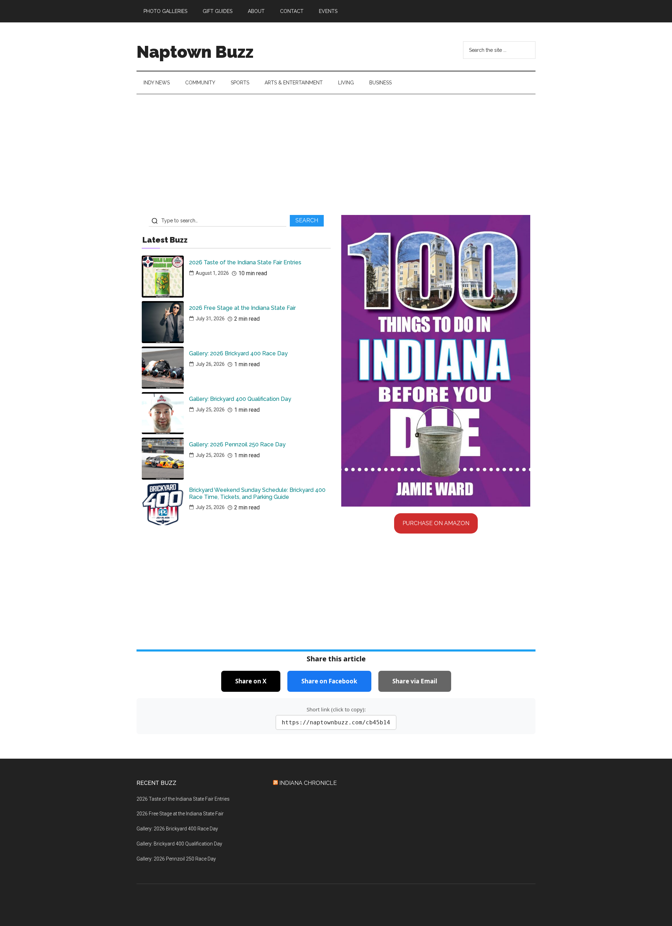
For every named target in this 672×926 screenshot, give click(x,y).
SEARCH (306, 220)
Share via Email (414, 681)
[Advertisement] (336, 157)
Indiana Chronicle (308, 783)
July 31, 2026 (210, 318)
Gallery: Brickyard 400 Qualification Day (240, 399)
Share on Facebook (329, 681)
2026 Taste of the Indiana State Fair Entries (245, 262)
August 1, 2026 (212, 273)
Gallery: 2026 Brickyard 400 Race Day (238, 353)
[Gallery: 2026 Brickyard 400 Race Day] (163, 368)
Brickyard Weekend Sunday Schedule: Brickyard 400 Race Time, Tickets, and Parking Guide (257, 493)
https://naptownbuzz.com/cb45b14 (336, 722)
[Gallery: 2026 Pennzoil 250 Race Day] (163, 459)
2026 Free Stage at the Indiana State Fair (242, 308)
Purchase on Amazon (435, 523)
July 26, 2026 (210, 364)
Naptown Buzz (194, 52)
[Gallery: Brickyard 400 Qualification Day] (163, 413)
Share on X (250, 681)
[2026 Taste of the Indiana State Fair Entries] (163, 277)
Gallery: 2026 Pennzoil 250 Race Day (237, 444)
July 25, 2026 (210, 409)
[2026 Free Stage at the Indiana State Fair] (163, 322)
